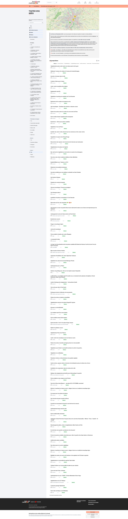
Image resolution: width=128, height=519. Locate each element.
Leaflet (89, 29)
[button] (30, 26)
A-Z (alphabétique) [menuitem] (67, 63)
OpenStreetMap (93, 29)
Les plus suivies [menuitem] (89, 63)
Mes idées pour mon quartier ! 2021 (48, 6)
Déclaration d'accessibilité (93, 502)
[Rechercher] (56, 2)
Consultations (36, 6)
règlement (94, 36)
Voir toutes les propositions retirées (56, 495)
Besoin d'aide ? (91, 504)
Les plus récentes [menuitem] (60, 63)
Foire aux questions (92, 500)
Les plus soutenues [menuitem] (83, 63)
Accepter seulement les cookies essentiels (92, 514)
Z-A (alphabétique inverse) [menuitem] (75, 63)
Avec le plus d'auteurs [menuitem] (95, 63)
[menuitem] (36, 23)
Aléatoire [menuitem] (55, 63)
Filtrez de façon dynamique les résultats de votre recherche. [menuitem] (36, 20)
